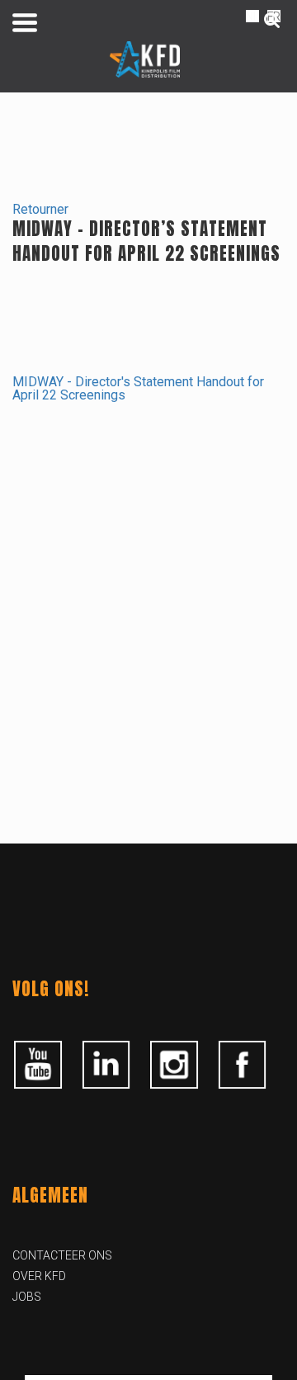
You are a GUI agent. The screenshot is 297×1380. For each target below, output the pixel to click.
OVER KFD (39, 1276)
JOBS (26, 1296)
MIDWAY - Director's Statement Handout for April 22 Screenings (138, 388)
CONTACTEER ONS (62, 1255)
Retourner (40, 209)
